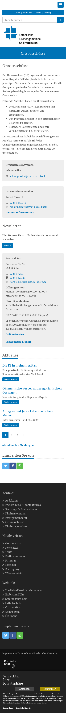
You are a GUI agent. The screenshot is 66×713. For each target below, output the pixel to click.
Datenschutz (24, 653)
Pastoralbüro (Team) (18, 341)
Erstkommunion (15, 556)
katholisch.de (13, 603)
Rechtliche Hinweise (45, 653)
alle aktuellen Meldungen (18, 445)
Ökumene (11, 616)
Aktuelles (27, 12)
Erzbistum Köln (14, 594)
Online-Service (15, 334)
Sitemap (47, 12)
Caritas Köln (12, 607)
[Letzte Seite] (23, 435)
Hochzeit (10, 565)
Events (37, 12)
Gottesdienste (13, 543)
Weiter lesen (10, 379)
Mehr (6, 245)
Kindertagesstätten (16, 526)
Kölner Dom (12, 612)
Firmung (10, 560)
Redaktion (11, 500)
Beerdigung (12, 569)
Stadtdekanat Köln (16, 599)
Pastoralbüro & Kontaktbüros (23, 505)
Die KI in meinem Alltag (19, 365)
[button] (5, 466)
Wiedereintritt (14, 573)
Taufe (8, 552)
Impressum (8, 653)
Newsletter (11, 547)
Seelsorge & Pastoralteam (21, 509)
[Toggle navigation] (61, 5)
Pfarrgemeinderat (16, 518)
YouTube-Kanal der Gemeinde (23, 590)
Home (17, 12)
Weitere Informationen (20, 212)
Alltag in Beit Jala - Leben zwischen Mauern (27, 413)
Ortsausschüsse (14, 522)
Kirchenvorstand (15, 513)
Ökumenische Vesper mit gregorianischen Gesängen (32, 390)
